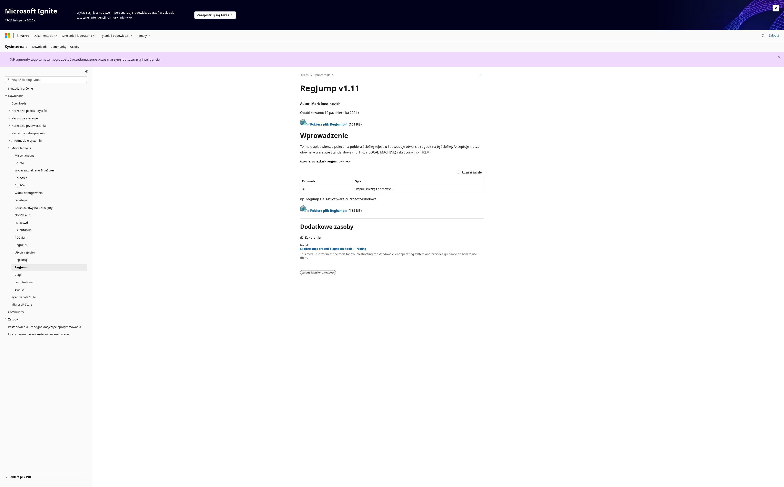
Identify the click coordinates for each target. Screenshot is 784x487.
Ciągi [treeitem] (18, 275)
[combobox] (46, 79)
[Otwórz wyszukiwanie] (763, 35)
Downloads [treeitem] (19, 103)
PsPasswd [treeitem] (21, 223)
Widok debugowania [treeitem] (29, 193)
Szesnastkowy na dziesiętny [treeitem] (33, 208)
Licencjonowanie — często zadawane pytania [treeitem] (39, 334)
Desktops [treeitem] (21, 200)
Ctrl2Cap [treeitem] (21, 185)
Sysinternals (322, 75)
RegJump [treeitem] (21, 267)
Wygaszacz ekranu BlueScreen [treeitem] (35, 170)
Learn (305, 75)
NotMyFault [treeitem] (22, 215)
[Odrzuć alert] (776, 8)
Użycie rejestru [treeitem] (25, 252)
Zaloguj (774, 35)
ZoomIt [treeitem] (19, 289)
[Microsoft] (7, 35)
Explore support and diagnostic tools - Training (333, 249)
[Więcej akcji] (480, 75)
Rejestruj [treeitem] (21, 260)
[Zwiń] (86, 71)
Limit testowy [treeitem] (24, 282)
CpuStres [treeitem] (21, 178)
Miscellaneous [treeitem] (24, 155)
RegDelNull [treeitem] (22, 245)
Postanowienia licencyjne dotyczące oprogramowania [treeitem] (44, 327)
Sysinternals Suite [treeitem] (23, 297)
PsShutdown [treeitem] (23, 230)
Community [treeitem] (16, 312)
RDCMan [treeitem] (21, 237)
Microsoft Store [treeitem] (21, 304)
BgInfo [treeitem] (19, 163)
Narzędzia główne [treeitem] (20, 88)
